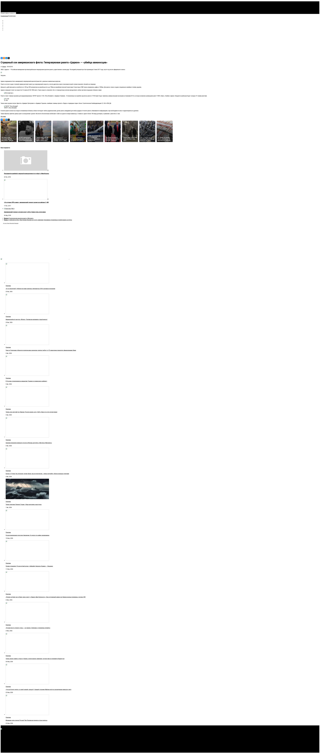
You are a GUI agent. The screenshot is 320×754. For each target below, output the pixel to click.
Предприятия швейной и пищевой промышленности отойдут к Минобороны (26, 173)
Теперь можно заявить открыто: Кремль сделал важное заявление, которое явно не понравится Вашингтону (35, 658)
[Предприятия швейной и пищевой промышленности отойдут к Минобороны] (26, 170)
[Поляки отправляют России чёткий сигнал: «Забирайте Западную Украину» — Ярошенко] (27, 560)
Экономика (7, 4)
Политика (6, 2)
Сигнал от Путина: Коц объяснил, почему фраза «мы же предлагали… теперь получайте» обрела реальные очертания (37, 473)
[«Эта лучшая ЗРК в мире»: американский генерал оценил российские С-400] (26, 199)
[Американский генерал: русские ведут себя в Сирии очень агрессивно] (9, 208)
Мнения (6, 8)
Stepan (4, 66)
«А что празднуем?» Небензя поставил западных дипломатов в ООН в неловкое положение (30, 288)
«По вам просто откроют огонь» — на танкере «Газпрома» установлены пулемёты (28, 628)
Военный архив (8, 5)
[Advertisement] (51, 44)
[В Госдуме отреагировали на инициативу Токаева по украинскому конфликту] (27, 375)
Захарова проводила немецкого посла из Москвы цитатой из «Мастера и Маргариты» (29, 443)
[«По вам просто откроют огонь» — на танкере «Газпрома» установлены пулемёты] (27, 622)
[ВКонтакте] (2, 58)
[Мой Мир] (6, 58)
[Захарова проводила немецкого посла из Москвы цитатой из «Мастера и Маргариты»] (27, 437)
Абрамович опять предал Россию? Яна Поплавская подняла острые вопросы (26, 720)
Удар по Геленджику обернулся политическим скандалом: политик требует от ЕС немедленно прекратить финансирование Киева (41, 350)
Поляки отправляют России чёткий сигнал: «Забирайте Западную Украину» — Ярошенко (29, 566)
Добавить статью (8, 10)
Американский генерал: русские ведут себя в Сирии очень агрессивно (25, 212)
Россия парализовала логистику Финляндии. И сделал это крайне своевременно (27, 535)
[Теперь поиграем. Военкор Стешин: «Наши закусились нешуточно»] (27, 498)
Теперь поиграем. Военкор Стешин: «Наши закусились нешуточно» (24, 504)
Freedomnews (4, 16)
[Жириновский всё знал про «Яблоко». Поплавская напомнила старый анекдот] (27, 313)
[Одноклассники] (4, 58)
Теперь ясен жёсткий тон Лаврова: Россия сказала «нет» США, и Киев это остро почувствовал (31, 412)
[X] (9, 58)
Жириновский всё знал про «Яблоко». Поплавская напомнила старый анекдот (26, 319)
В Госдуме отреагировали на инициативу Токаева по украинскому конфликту (26, 381)
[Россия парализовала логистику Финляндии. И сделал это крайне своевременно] (27, 529)
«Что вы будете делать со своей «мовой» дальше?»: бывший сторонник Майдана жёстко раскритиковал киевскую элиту (38, 689)
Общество (7, 7)
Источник (3, 116)
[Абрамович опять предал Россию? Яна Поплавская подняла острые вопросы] (27, 714)
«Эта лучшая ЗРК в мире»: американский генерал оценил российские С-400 (26, 202)
